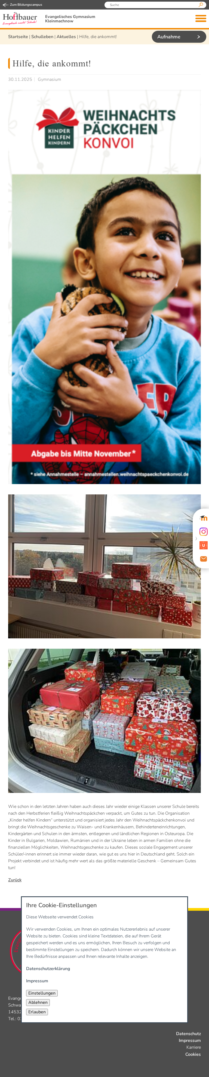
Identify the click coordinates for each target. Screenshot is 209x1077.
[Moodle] (203, 518)
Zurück (14, 880)
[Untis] (203, 545)
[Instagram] (203, 532)
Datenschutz (188, 1034)
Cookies (193, 1054)
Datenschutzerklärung (48, 969)
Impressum (190, 1041)
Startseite (18, 37)
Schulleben (42, 37)
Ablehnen (38, 1002)
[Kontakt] (203, 559)
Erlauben (37, 1012)
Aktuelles (66, 37)
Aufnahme (168, 36)
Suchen (200, 5)
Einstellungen (42, 993)
